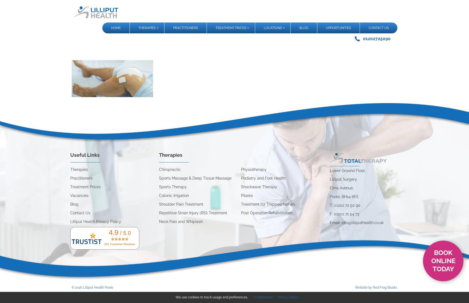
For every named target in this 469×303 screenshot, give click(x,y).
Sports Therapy (173, 187)
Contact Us (80, 213)
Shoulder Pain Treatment (181, 204)
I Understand (262, 297)
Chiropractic (170, 169)
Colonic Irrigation (174, 195)
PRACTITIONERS (185, 28)
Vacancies (79, 195)
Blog (74, 204)
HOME (116, 28)
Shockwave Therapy (259, 187)
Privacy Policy (288, 297)
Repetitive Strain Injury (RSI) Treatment (193, 213)
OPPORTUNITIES (338, 28)
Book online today (443, 261)
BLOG (303, 28)
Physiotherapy (254, 169)
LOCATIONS (273, 28)
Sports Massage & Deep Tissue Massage (195, 178)
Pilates (247, 195)
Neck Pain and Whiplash (181, 221)
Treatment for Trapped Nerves (268, 204)
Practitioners (81, 178)
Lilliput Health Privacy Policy (95, 221)
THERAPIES (147, 28)
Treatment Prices (85, 187)
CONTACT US (379, 28)
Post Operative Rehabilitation (267, 213)
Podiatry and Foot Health (263, 178)
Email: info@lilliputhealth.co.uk (357, 223)
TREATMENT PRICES (231, 28)
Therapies (79, 169)
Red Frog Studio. (385, 287)
